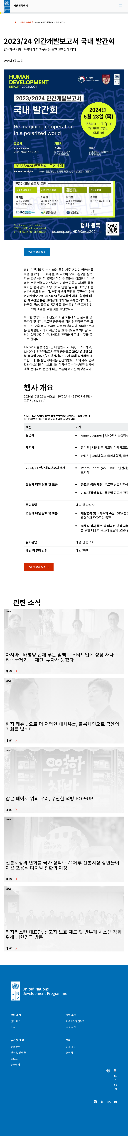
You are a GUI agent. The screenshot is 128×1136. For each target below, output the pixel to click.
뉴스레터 (15, 1064)
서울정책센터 (21, 5)
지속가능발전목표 (75, 1021)
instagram (95, 1101)
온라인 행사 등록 (37, 252)
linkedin (109, 1101)
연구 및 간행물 (18, 1052)
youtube (115, 1101)
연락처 (69, 1052)
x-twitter (102, 1101)
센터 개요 (16, 1021)
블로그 (14, 1058)
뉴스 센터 (16, 1046)
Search (116, 6)
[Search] (115, 1082)
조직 (13, 1027)
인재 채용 (71, 1046)
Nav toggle (120, 6)
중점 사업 (71, 1027)
